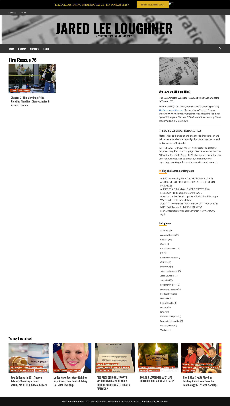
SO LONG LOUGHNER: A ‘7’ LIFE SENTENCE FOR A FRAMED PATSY (157, 379)
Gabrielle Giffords (168, 257)
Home (11, 48)
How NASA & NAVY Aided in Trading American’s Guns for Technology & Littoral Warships (200, 381)
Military (164, 307)
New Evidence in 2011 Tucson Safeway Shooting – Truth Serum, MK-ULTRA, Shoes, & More (29, 381)
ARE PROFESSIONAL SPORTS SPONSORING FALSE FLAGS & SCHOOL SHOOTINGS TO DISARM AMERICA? (113, 383)
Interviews (165, 266)
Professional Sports (169, 316)
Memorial (164, 298)
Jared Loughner (24, 90)
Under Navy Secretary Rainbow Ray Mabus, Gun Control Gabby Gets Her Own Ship (70, 381)
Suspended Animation (170, 321)
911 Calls (164, 230)
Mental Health (167, 303)
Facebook (13, 12)
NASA (163, 312)
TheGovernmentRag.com (171, 109)
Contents (34, 48)
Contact (22, 48)
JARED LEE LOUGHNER (114, 28)
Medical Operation (169, 289)
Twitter (23, 12)
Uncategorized (167, 325)
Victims (163, 330)
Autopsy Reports (168, 235)
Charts (163, 244)
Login (46, 48)
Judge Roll (165, 280)
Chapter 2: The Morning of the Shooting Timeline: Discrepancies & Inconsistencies (30, 101)
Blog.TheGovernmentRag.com (177, 171)
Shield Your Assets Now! (152, 4)
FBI (162, 253)
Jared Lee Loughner (169, 271)
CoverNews (147, 401)
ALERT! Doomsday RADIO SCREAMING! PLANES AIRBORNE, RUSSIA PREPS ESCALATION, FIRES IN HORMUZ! (187, 182)
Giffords (164, 262)
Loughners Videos (168, 284)
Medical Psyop (167, 293)
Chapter (13, 90)
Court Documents (168, 248)
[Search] (219, 48)
